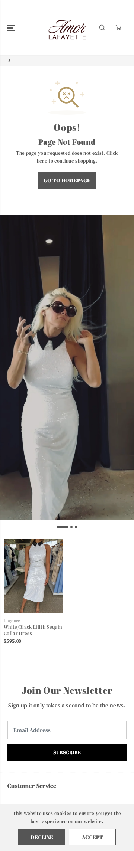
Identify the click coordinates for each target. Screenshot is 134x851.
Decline (42, 837)
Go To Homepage (67, 180)
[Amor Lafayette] (67, 27)
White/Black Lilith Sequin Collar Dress (33, 630)
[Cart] (118, 27)
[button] (11, 27)
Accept (92, 837)
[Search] (102, 27)
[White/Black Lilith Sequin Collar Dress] (33, 576)
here (42, 160)
